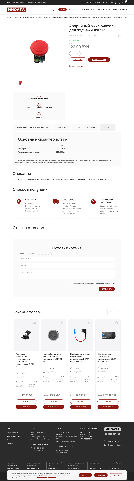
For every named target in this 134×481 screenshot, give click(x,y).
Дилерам (43, 3)
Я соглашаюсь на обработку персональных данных (94, 283)
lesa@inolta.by (53, 468)
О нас (8, 3)
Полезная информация (33, 3)
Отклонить (101, 475)
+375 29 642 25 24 (97, 3)
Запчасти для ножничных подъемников (85, 17)
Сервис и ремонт (87, 9)
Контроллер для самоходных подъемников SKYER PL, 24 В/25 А (106, 358)
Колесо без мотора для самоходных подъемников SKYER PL (52, 358)
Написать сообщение (115, 445)
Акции (62, 9)
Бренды (22, 3)
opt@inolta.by (114, 468)
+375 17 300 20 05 (108, 3)
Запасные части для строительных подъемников (52, 17)
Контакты (123, 9)
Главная (9, 17)
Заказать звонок (113, 441)
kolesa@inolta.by (13, 468)
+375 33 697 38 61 (86, 3)
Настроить (116, 475)
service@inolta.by (95, 468)
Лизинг (115, 9)
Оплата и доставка (103, 9)
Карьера (15, 3)
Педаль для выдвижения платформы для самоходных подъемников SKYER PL (25, 360)
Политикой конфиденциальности (46, 477)
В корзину (77, 60)
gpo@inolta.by (73, 468)
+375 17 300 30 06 (86, 439)
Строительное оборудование (24, 17)
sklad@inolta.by (33, 468)
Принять (85, 475)
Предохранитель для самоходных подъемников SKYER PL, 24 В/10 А (80, 358)
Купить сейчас (26, 407)
